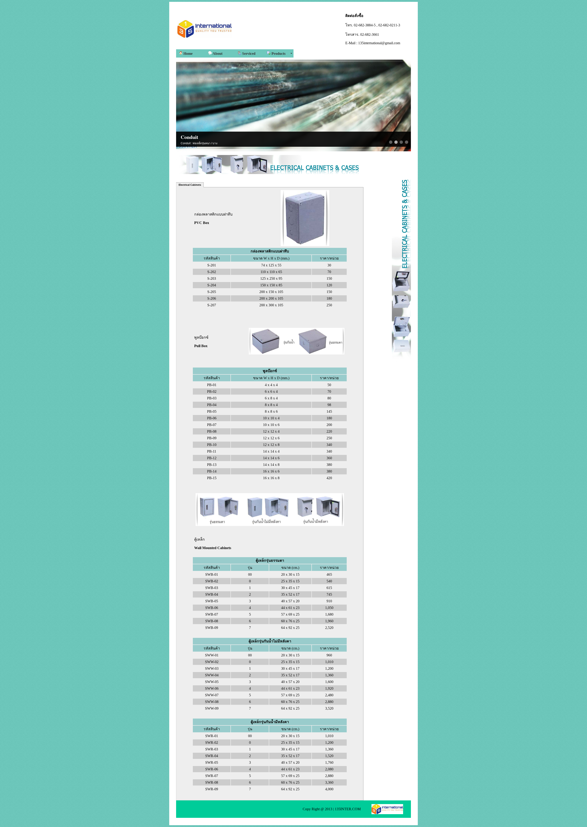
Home (188, 53)
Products (278, 53)
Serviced (248, 53)
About (217, 53)
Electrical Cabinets (190, 184)
